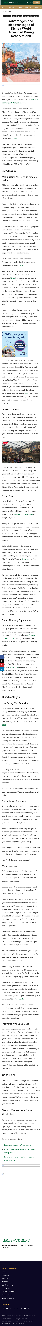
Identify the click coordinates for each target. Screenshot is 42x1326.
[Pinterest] (14, 1308)
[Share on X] (2, 661)
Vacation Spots (34, 16)
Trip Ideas (19, 16)
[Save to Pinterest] (2, 665)
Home (4, 11)
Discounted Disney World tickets (17, 1145)
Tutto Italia (26, 559)
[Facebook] (3, 1308)
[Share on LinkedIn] (2, 669)
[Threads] (28, 1308)
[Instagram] (10, 1308)
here (15, 138)
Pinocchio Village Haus (23, 514)
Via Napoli (19, 999)
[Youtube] (25, 1308)
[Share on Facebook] (2, 657)
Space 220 (13, 667)
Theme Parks (26, 16)
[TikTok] (17, 1308)
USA (10, 16)
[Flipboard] (7, 1308)
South (13, 16)
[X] (21, 1308)
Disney (9, 11)
